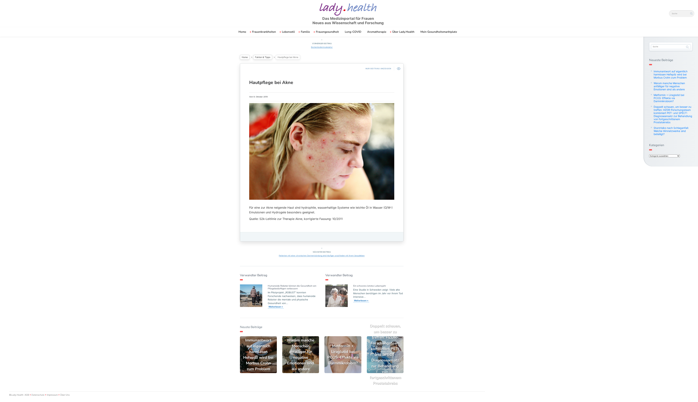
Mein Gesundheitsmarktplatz (438, 32)
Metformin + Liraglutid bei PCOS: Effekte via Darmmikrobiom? (669, 98)
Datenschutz (38, 394)
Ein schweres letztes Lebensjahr (369, 285)
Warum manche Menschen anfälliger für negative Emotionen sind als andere (669, 86)
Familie (305, 32)
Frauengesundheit (327, 32)
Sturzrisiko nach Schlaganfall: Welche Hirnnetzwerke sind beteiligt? (671, 131)
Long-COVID (353, 32)
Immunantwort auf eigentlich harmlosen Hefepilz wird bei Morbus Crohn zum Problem (670, 74)
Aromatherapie (376, 32)
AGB (27, 394)
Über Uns (65, 394)
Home (242, 32)
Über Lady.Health (403, 32)
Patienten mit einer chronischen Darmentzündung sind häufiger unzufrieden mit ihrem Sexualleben (322, 255)
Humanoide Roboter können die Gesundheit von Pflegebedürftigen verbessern (292, 287)
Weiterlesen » (275, 306)
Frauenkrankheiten (264, 32)
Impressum (52, 394)
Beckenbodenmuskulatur (322, 47)
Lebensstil (288, 32)
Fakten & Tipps (262, 57)
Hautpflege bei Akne (271, 82)
